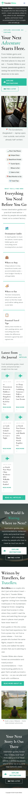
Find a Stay (11, 89)
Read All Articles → (14, 498)
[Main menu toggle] (24, 3)
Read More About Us (13, 683)
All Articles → (23, 357)
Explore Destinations (12, 82)
